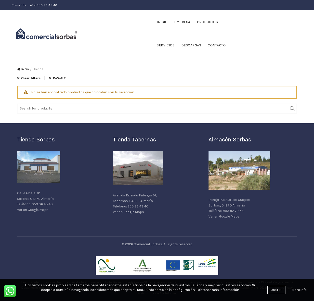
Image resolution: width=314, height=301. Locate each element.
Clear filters (31, 78)
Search (292, 108)
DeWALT (59, 78)
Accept (276, 290)
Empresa (182, 22)
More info (299, 290)
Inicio (162, 22)
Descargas (191, 45)
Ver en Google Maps (32, 210)
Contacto (217, 45)
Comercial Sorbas (148, 244)
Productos (207, 22)
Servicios (166, 45)
